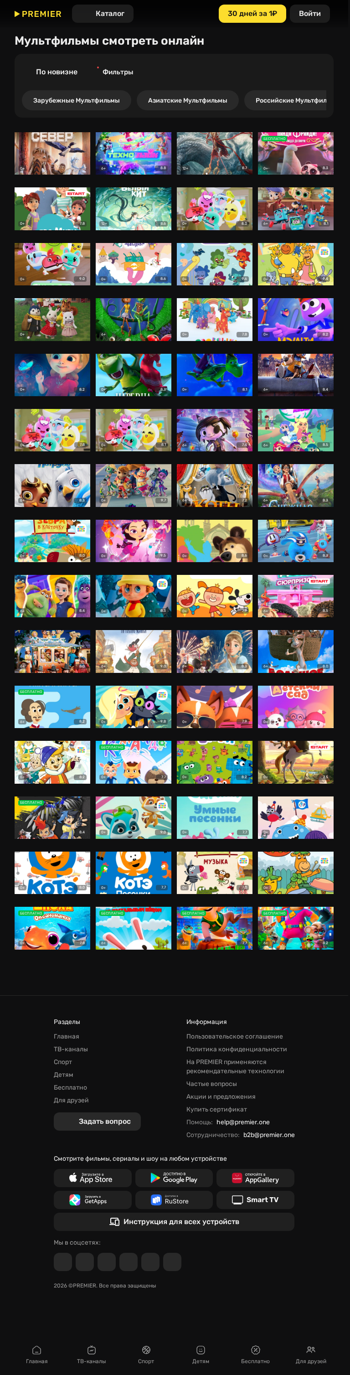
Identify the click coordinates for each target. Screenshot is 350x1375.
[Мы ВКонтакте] (85, 1262)
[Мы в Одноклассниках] (107, 1262)
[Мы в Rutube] (150, 1262)
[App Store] (93, 1178)
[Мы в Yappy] (172, 1262)
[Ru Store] (174, 1200)
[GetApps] (93, 1200)
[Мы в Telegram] (63, 1262)
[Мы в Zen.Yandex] (128, 1262)
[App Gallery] (255, 1178)
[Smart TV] (255, 1200)
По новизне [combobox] (56, 71)
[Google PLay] (174, 1178)
